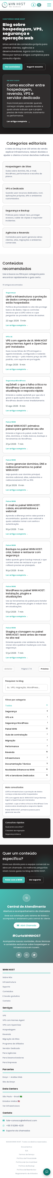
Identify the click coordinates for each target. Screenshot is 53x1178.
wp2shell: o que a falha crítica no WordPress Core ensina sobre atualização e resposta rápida (26, 805)
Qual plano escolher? (14, 827)
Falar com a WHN (13, 880)
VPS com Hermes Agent (14, 1020)
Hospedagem (9, 1029)
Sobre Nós (7, 977)
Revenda (7, 1034)
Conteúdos (8, 991)
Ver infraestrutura (11, 1106)
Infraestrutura (9, 982)
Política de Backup (26, 1166)
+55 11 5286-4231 (15, 1125)
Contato (7, 1001)
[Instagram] (26, 955)
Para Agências (9, 1053)
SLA (26, 1150)
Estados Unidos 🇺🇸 (11, 1101)
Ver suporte (35, 880)
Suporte (6, 986)
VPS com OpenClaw (12, 1025)
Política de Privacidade (26, 1158)
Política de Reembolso (26, 1169)
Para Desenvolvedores (13, 1057)
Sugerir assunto (35, 67)
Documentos (26, 1147)
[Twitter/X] (34, 955)
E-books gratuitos (11, 996)
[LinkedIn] (19, 955)
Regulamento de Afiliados (26, 1173)
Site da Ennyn (9, 1082)
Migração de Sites (11, 1039)
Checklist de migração (15, 830)
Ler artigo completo (18, 121)
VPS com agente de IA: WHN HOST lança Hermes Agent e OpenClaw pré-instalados (25, 799)
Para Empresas (10, 1062)
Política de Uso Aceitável (26, 1162)
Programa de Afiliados (13, 1043)
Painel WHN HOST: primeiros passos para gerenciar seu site (22, 811)
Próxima (44, 669)
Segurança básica (13, 834)
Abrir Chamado (28, 925)
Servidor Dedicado (11, 1048)
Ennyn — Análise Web (12, 1077)
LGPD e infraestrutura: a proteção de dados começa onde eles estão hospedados (23, 793)
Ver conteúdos (12, 67)
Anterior (8, 669)
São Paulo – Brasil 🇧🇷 (12, 1096)
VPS (4, 1015)
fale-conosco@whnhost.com (21, 1120)
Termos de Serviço (26, 1154)
